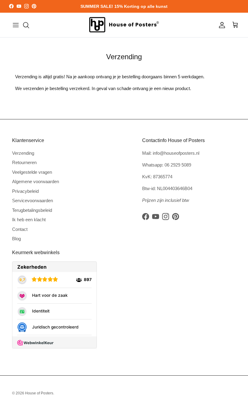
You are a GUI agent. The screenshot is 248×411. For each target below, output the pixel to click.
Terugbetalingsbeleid (32, 210)
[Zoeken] (26, 25)
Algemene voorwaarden (35, 181)
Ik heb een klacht (29, 219)
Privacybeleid (25, 191)
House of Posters (39, 393)
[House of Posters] (124, 25)
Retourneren (24, 162)
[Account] (221, 25)
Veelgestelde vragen (32, 172)
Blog (16, 238)
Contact (20, 229)
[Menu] (15, 25)
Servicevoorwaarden (32, 200)
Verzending (23, 153)
